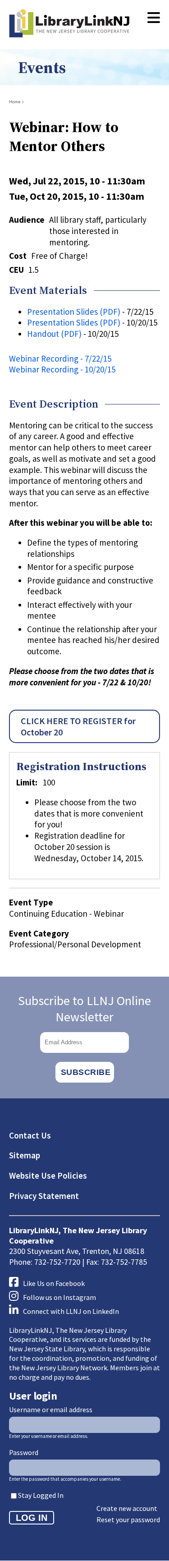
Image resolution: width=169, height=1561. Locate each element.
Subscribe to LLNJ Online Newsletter (84, 1008)
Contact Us (30, 1135)
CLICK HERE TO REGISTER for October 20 (78, 726)
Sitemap (24, 1155)
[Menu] (153, 18)
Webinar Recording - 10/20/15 (62, 369)
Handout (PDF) (54, 333)
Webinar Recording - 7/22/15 (60, 358)
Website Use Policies (48, 1175)
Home (14, 102)
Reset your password (128, 1519)
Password (23, 1452)
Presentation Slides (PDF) (73, 311)
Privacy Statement (44, 1195)
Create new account (126, 1508)
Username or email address (50, 1409)
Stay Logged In (41, 1495)
